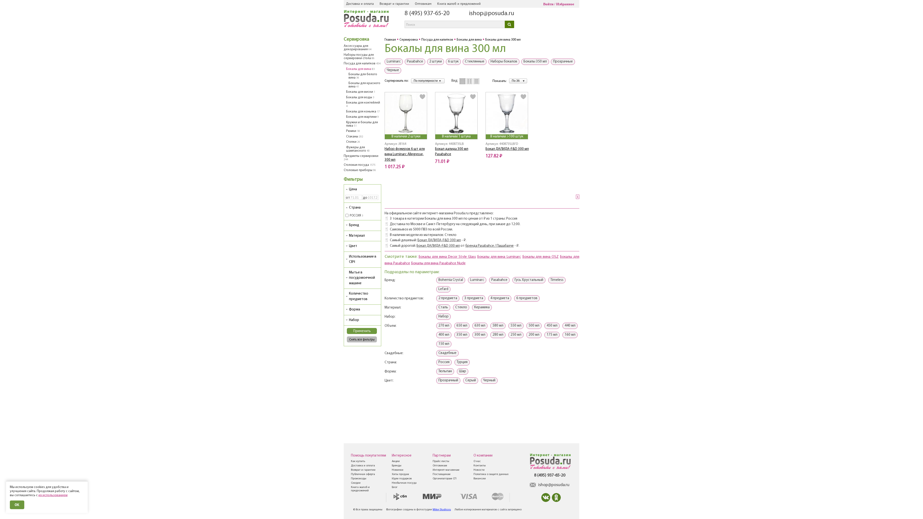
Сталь (443, 307)
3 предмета (473, 298)
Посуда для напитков (362, 63)
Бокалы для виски (360, 92)
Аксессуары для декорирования (357, 47)
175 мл (552, 335)
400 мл (443, 335)
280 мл (498, 335)
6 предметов (526, 298)
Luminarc (394, 61)
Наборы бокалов (504, 61)
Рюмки (353, 131)
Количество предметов (358, 296)
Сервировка (356, 39)
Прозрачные (563, 61)
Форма (354, 309)
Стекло (461, 307)
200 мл (534, 335)
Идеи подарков (402, 478)
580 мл (498, 325)
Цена (353, 189)
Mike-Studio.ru (442, 509)
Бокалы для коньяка (363, 111)
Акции (396, 461)
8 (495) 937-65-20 (427, 13)
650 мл (461, 325)
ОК (17, 504)
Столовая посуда (359, 165)
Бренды (396, 465)
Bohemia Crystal (450, 280)
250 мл (516, 335)
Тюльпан (445, 371)
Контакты (480, 465)
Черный (489, 380)
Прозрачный (448, 380)
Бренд (354, 225)
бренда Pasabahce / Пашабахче (489, 246)
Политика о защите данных (491, 474)
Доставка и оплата (360, 3)
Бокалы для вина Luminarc (499, 257)
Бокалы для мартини (362, 117)
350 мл (461, 335)
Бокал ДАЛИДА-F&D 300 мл (507, 149)
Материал (357, 236)
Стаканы (354, 136)
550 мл (516, 325)
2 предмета (447, 298)
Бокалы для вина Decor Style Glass (447, 257)
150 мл (443, 344)
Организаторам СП (444, 478)
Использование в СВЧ (362, 259)
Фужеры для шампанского (358, 149)
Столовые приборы (360, 170)
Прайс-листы (441, 461)
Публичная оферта (363, 474)
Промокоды (358, 478)
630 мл (479, 325)
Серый (470, 380)
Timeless (556, 280)
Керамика (482, 307)
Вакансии (480, 478)
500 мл (534, 325)
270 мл (443, 325)
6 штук (453, 61)
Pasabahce (415, 61)
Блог (395, 487)
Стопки (353, 142)
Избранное (565, 4)
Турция (462, 362)
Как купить (358, 461)
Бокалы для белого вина (363, 76)
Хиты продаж (400, 474)
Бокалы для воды (360, 97)
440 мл (570, 325)
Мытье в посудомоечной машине (362, 278)
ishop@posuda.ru (491, 13)
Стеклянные (474, 61)
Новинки (397, 470)
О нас (477, 461)
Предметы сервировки (361, 157)
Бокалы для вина (360, 69)
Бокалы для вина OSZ (540, 257)
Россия (443, 362)
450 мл (552, 325)
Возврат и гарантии (394, 3)
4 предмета (499, 298)
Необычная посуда (404, 483)
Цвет (353, 246)
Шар (462, 371)
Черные (393, 70)
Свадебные (447, 353)
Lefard (443, 289)
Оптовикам (423, 3)
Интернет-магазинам (446, 470)
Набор (354, 320)
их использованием (53, 495)
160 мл (570, 335)
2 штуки (435, 61)
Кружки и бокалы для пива (362, 124)
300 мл (479, 335)
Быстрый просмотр (406, 128)
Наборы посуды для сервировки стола (359, 56)
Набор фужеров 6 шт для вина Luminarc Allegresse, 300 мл (405, 154)
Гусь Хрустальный (529, 280)
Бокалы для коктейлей (363, 104)
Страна (355, 208)
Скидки (356, 483)
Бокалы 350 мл (535, 61)
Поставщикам (441, 474)
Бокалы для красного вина (364, 84)
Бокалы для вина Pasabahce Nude (438, 263)
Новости (479, 470)
